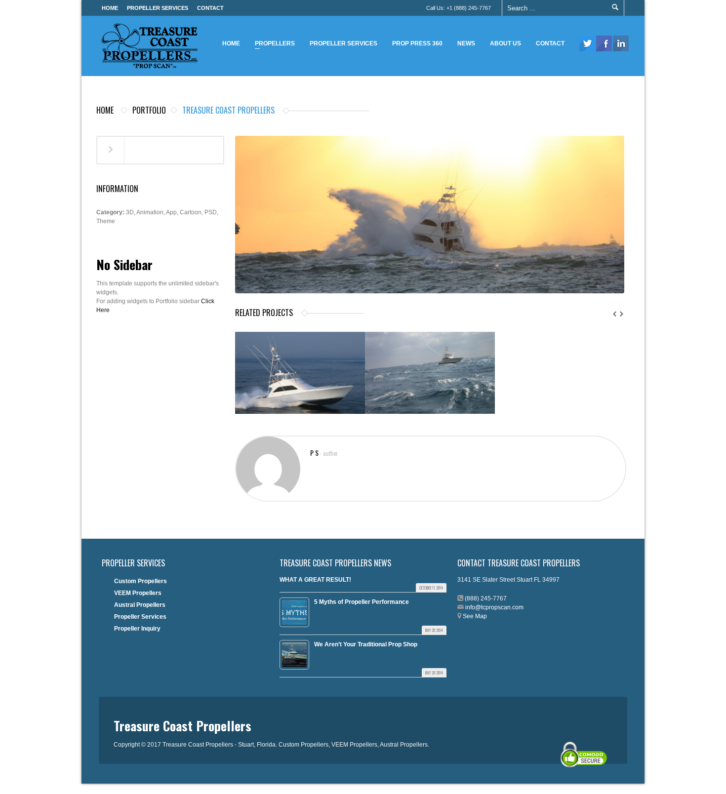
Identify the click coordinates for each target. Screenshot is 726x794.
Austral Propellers (139, 604)
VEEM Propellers (137, 593)
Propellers (272, 45)
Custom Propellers (140, 581)
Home (110, 8)
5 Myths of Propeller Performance (361, 601)
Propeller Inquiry (137, 628)
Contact (210, 8)
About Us (505, 43)
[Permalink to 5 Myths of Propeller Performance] (294, 612)
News (466, 43)
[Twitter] (587, 43)
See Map (475, 616)
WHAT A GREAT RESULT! (315, 579)
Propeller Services (157, 8)
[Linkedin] (621, 43)
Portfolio (149, 110)
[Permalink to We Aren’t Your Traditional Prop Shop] (294, 655)
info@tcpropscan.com (494, 607)
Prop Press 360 (417, 43)
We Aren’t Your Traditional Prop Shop (365, 644)
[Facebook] (604, 43)
